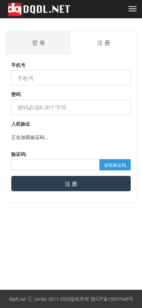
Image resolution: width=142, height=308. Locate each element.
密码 (16, 94)
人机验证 (20, 123)
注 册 (71, 183)
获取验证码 (115, 165)
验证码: (19, 154)
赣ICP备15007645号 (112, 298)
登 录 (38, 42)
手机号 (18, 65)
